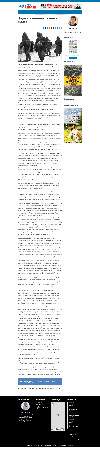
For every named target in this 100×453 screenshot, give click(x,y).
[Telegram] (61, 28)
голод (23, 388)
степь (59, 388)
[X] (45, 28)
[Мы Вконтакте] (76, 1)
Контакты (40, 1)
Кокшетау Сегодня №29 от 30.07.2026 (74, 416)
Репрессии (53, 388)
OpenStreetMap (57, 428)
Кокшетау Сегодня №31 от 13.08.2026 (74, 404)
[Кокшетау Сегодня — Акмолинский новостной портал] (27, 6)
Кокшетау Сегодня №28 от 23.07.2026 (74, 421)
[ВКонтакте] (43, 28)
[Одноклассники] (49, 28)
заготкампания (33, 388)
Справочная (64, 12)
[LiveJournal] (53, 28)
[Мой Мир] (47, 28)
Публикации (29, 12)
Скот (56, 388)
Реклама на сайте (34, 1)
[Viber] (57, 28)
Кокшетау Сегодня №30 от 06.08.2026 (74, 410)
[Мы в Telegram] (78, 1)
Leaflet (53, 428)
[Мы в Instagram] (75, 1)
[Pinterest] (51, 28)
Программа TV (47, 12)
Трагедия (20, 389)
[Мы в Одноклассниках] (79, 1)
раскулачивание (47, 388)
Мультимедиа (55, 12)
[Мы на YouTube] (81, 1)
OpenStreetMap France (60, 430)
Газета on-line (37, 12)
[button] (58, 415)
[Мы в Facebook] (72, 1)
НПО (70, 12)
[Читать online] (73, 46)
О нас (29, 1)
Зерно (38, 388)
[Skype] (55, 28)
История (41, 388)
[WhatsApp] (59, 28)
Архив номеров (73, 57)
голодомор (27, 388)
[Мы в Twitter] (73, 1)
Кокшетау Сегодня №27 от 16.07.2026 (74, 427)
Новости (22, 12)
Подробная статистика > (79, 439)
